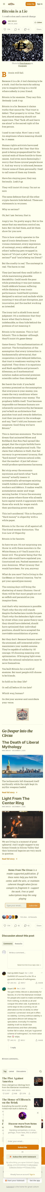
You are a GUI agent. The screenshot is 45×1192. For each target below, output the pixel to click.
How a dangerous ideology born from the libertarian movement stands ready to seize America (16, 1086)
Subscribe (30, 4)
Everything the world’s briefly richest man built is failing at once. (14, 1107)
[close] (38, 1113)
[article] (22, 1086)
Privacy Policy (31, 1167)
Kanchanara (25, 63)
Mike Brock (12, 21)
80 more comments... (10, 1059)
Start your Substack (15, 1180)
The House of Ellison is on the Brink (16, 1101)
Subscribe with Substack (24, 1156)
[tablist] (13, 943)
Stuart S (11, 988)
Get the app (35, 1180)
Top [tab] (5, 1071)
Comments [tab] (8, 944)
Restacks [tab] (18, 944)
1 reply (13, 1047)
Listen (39, 22)
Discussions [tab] (21, 1071)
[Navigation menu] (4, 3)
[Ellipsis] (42, 973)
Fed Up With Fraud (16, 973)
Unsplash (22, 66)
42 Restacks (32, 917)
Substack (10, 1187)
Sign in (39, 4)
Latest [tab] (11, 1071)
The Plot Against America (12, 1080)
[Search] (40, 1071)
